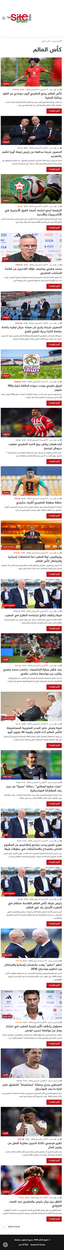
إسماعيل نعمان (54, 782)
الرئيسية (56, 41)
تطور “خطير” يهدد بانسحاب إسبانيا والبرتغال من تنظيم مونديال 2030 (33, 967)
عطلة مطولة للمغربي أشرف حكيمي (39, 502)
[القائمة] (3, 19)
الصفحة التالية (14, 1226)
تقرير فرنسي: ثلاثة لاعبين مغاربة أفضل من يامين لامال (35, 1145)
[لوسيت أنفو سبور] (19, 18)
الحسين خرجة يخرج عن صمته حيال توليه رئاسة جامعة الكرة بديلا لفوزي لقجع (31, 329)
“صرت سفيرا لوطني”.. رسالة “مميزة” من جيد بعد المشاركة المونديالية (34, 788)
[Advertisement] (46, 16)
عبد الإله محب (54, 89)
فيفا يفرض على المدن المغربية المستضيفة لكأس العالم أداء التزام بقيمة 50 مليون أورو (34, 730)
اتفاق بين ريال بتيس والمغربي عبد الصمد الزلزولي (35, 1203)
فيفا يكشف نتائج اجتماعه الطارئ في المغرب (33, 615)
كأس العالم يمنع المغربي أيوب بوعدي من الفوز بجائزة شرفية (32, 95)
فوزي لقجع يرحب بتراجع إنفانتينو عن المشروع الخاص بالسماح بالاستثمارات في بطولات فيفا (33, 847)
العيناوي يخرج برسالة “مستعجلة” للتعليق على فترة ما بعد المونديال (32, 1087)
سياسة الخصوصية (37, 1244)
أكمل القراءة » (54, 111)
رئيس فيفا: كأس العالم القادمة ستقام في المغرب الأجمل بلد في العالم (35, 905)
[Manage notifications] (5, 1244)
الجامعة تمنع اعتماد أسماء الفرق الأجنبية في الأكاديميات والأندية (33, 212)
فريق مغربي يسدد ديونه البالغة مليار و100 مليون (35, 387)
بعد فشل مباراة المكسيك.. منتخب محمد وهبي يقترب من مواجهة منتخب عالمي (32, 671)
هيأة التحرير (23, 1244)
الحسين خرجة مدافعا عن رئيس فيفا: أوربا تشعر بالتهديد (32, 154)
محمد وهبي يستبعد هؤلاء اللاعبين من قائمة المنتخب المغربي (33, 271)
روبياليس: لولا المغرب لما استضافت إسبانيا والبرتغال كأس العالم (35, 559)
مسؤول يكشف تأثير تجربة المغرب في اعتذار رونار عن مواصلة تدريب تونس (34, 1028)
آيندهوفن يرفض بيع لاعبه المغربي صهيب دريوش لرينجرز (35, 446)
